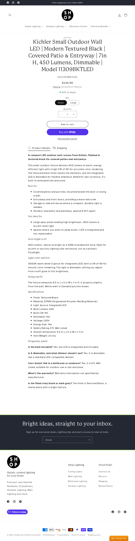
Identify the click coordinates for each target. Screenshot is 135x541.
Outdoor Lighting (77, 485)
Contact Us (104, 471)
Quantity (67, 109)
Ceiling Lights (75, 471)
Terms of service (78, 535)
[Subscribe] (89, 440)
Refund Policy (106, 485)
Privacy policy (63, 535)
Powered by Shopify (32, 535)
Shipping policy (94, 535)
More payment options (67, 138)
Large (73, 102)
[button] (10, 15)
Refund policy (49, 535)
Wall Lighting (75, 476)
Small (61, 102)
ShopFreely (19, 535)
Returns (103, 476)
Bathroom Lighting (77, 481)
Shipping (56, 87)
